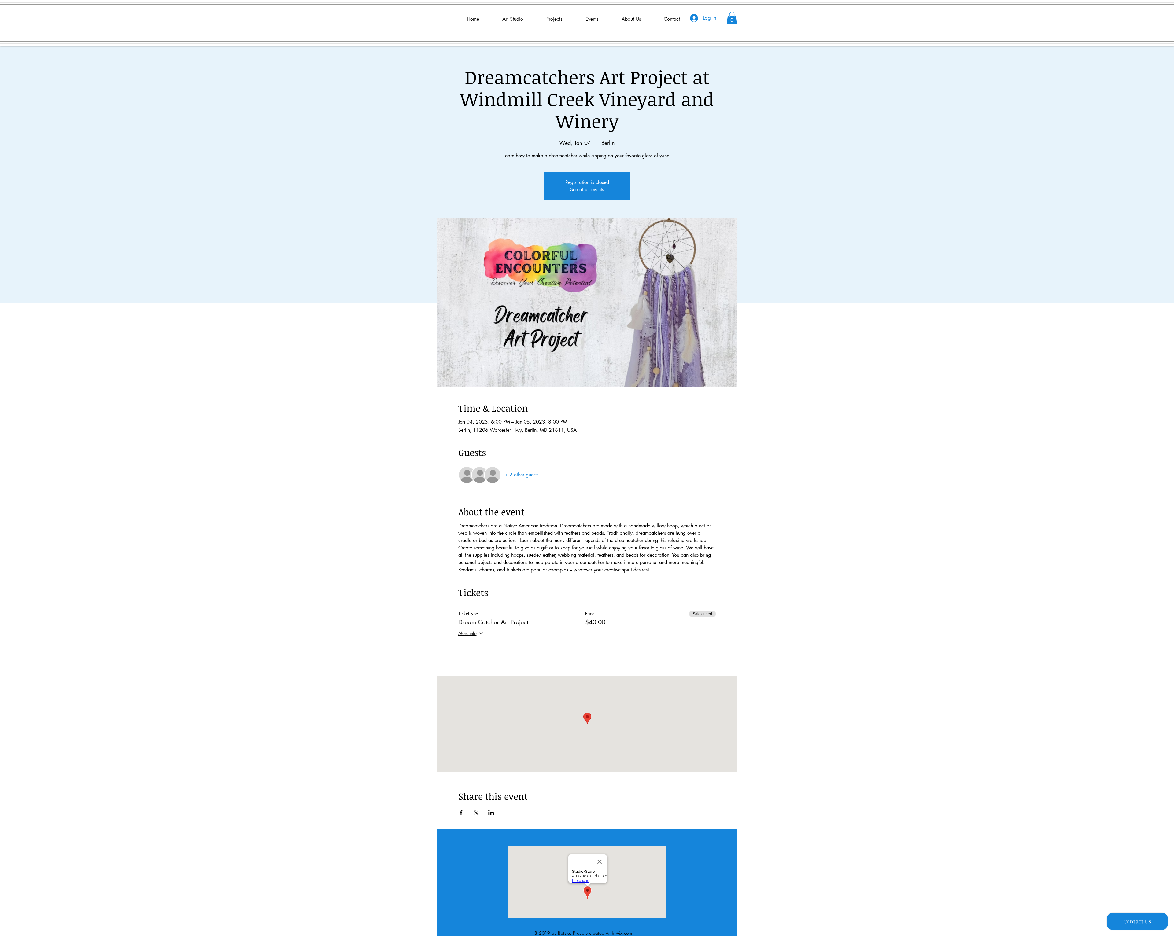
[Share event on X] (476, 812)
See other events (587, 189)
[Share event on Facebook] (461, 812)
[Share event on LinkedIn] (491, 812)
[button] (731, 18)
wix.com (624, 933)
